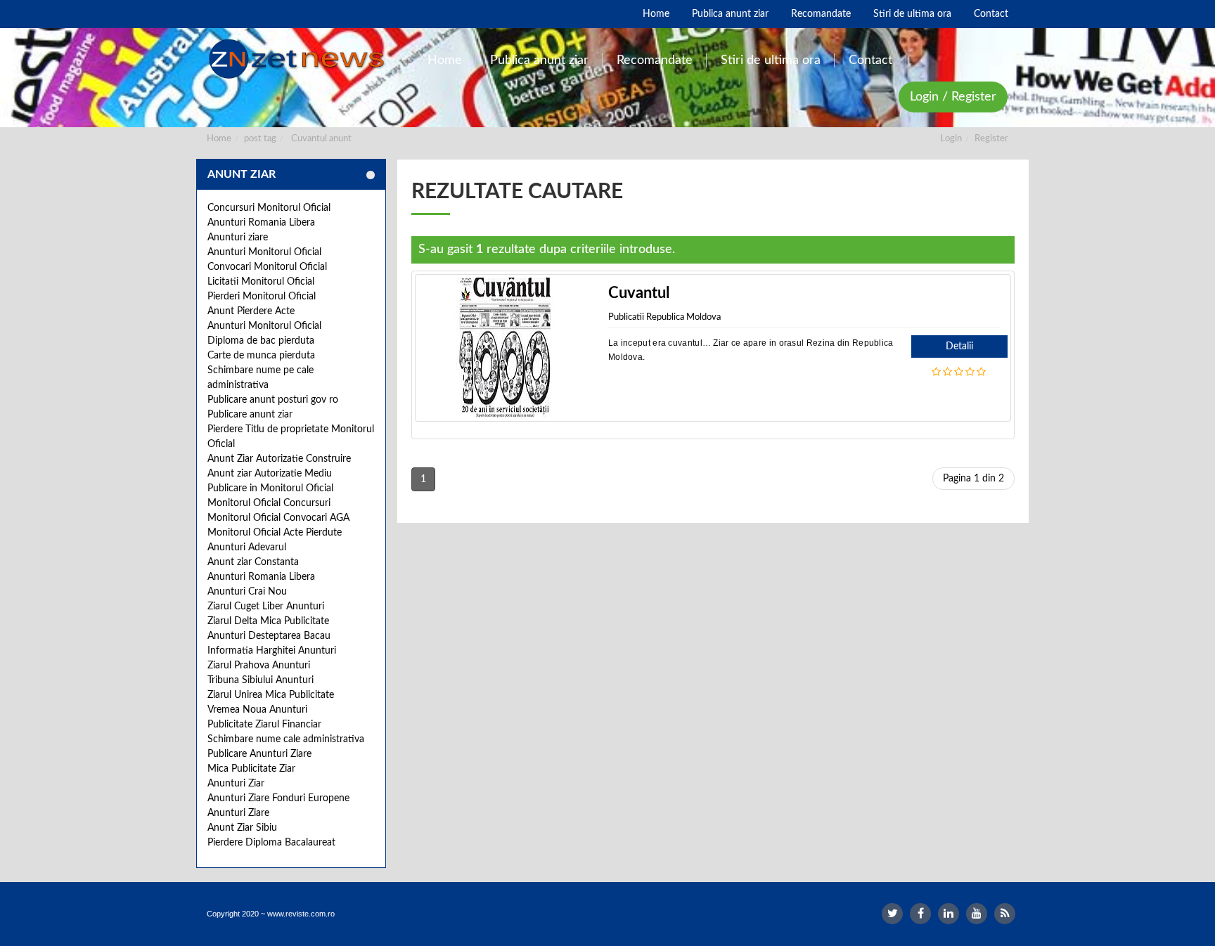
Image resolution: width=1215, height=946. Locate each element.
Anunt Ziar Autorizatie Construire (279, 459)
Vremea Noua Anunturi (257, 710)
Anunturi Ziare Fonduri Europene (278, 798)
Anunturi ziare (237, 237)
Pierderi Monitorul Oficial (261, 297)
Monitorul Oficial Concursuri (268, 503)
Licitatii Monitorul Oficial (260, 282)
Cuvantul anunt (321, 138)
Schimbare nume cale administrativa (285, 739)
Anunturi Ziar (235, 784)
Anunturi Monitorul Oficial (264, 252)
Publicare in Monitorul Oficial (270, 488)
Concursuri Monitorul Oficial (268, 208)
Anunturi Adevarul (246, 547)
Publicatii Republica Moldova (664, 317)
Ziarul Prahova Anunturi (258, 665)
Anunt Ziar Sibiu (242, 828)
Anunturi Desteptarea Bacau (268, 636)
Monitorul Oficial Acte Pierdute (274, 533)
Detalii (959, 346)
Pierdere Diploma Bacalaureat (271, 843)
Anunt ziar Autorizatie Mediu (269, 474)
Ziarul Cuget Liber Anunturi (265, 606)
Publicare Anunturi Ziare (259, 754)
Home (219, 138)
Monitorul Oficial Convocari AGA (278, 518)
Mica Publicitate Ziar (251, 769)
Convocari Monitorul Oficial (267, 267)
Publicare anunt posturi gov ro (272, 400)
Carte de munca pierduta (261, 356)
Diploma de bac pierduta (260, 341)
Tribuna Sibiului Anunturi (260, 680)
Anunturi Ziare (238, 813)
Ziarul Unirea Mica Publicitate (270, 695)
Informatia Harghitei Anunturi (271, 651)
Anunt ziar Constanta (253, 562)
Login (951, 138)
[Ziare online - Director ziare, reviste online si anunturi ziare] (299, 59)
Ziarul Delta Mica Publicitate (268, 621)
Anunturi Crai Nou (247, 592)
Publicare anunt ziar (249, 415)
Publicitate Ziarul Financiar (264, 725)
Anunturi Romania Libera (261, 223)
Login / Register (953, 97)
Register (991, 138)
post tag (260, 138)
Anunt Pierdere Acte (251, 311)
